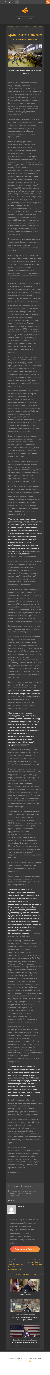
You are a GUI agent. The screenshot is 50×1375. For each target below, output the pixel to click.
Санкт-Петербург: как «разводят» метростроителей (16, 1266)
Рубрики (18, 26)
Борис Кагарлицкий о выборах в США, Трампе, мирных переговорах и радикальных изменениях (25, 1342)
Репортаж (27, 26)
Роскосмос (21, 1193)
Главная (10, 26)
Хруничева (14, 1195)
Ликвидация (15, 1191)
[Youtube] (5, 2)
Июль (41, 26)
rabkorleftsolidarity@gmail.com (26, 1361)
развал (34, 1191)
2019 (34, 26)
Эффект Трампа (25, 1294)
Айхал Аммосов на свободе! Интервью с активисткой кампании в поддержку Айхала (25, 1317)
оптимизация (26, 1191)
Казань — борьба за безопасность (34, 1263)
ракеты (13, 1193)
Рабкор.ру (22, 1206)
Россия (28, 1193)
